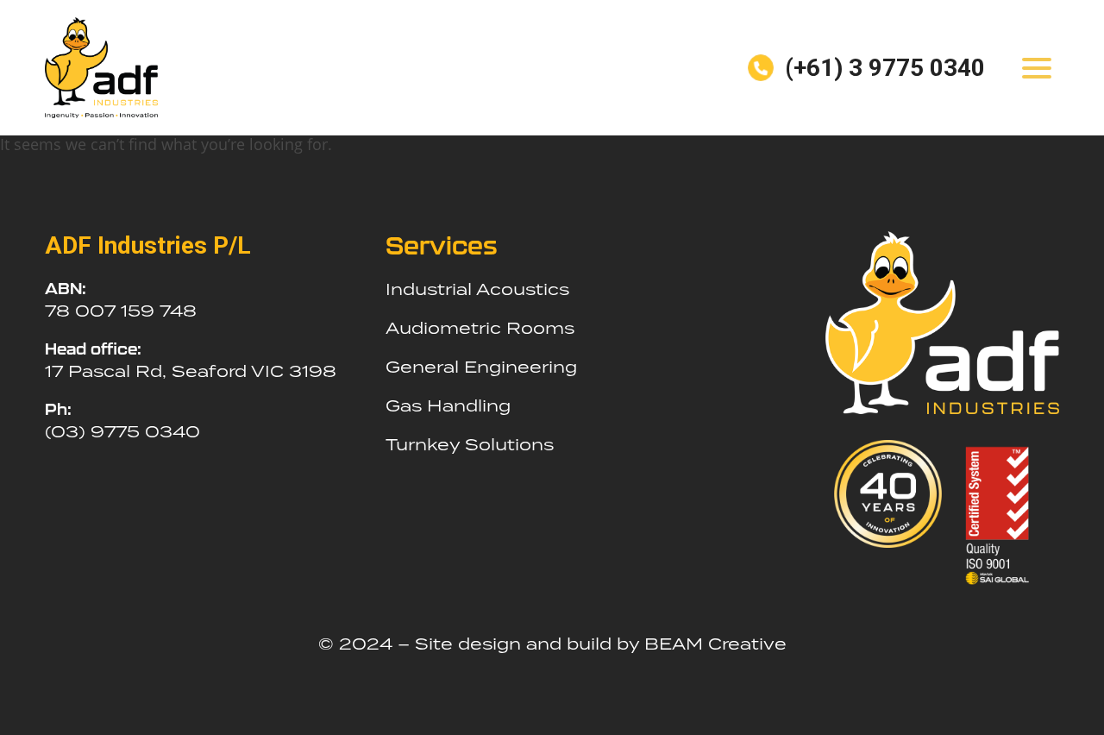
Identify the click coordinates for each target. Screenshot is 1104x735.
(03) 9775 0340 (122, 431)
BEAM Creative (715, 643)
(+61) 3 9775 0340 (885, 67)
